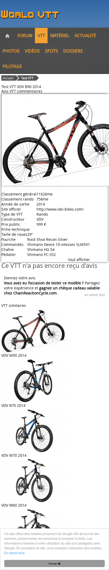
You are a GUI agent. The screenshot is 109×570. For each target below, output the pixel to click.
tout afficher (79, 259)
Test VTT (27, 78)
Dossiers (73, 51)
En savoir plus (14, 552)
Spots (51, 51)
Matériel (59, 35)
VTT (41, 35)
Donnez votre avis (19, 277)
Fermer (53, 563)
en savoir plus (95, 295)
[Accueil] (7, 35)
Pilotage (12, 66)
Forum (24, 35)
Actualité (85, 35)
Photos (11, 51)
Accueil (8, 78)
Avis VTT (8, 91)
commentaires (29, 91)
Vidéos (32, 51)
